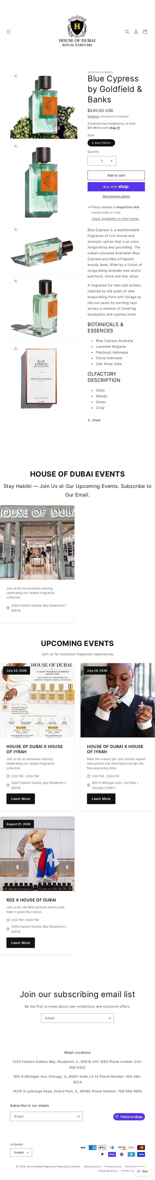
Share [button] (96, 420)
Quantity (93, 151)
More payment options (116, 196)
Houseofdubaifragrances (41, 1166)
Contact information (133, 1170)
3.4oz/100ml (101, 142)
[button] (8, 31)
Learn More (20, 799)
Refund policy (92, 1166)
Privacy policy (113, 1166)
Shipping (93, 116)
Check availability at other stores (115, 218)
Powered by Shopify (69, 1166)
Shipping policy (107, 1170)
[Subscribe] (109, 1018)
